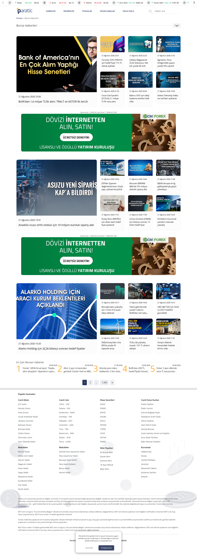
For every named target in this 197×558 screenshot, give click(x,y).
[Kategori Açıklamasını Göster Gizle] (177, 25)
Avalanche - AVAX (67, 412)
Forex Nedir (23, 468)
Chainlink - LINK (66, 425)
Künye (144, 456)
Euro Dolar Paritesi (149, 437)
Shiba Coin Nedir (25, 456)
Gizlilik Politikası (148, 460)
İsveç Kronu (23, 412)
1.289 (104, 382)
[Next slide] (194, 3)
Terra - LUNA (65, 441)
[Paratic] (24, 11)
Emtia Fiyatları (147, 404)
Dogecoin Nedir (25, 464)
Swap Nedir (23, 472)
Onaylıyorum (106, 548)
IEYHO (103, 412)
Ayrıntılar (89, 548)
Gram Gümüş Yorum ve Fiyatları (155, 433)
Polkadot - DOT (65, 421)
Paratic (19, 18)
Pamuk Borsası (147, 429)
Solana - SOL (64, 408)
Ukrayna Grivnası (25, 421)
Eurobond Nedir (25, 481)
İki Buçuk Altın (106, 452)
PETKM (103, 425)
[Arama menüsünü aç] (150, 11)
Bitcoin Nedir (24, 451)
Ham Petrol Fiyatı (148, 425)
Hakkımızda (146, 451)
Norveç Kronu (24, 408)
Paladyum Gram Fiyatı (151, 416)
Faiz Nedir (22, 485)
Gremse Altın (106, 460)
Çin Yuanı (22, 404)
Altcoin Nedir (24, 460)
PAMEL (103, 441)
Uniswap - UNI (65, 416)
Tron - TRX (63, 429)
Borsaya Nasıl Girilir (68, 460)
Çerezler (145, 464)
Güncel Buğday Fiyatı (150, 412)
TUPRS (103, 429)
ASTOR (103, 437)
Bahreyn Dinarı (25, 425)
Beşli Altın (104, 469)
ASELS (102, 421)
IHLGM (103, 416)
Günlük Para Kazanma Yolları (72, 451)
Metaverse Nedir (25, 476)
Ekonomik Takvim (149, 468)
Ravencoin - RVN (66, 433)
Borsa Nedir (64, 468)
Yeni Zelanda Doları (27, 441)
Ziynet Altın (105, 456)
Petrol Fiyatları (147, 421)
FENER (103, 408)
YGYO (102, 433)
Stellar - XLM (64, 437)
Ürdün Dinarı (24, 433)
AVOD (102, 404)
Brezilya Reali (24, 429)
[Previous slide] (3, 3)
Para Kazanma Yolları (68, 456)
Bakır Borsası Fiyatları (150, 441)
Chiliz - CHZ (64, 404)
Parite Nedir (23, 489)
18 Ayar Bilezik (106, 465)
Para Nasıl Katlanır (67, 464)
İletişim (144, 476)
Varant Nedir (65, 472)
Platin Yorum (147, 408)
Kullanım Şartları (148, 472)
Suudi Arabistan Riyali (28, 416)
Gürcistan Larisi (25, 437)
